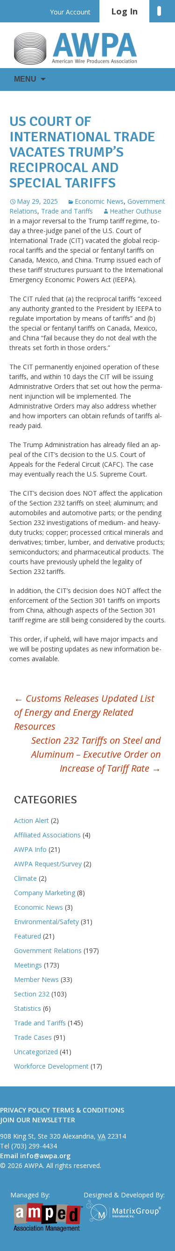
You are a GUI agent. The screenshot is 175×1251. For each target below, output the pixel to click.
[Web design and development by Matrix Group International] (125, 1211)
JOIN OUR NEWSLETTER (37, 1119)
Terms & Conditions (88, 1110)
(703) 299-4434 (34, 1145)
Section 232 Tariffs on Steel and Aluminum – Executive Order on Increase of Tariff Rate (96, 754)
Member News (36, 979)
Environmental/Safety (46, 921)
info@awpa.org (45, 1155)
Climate (25, 878)
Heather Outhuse (135, 211)
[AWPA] (84, 48)
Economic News (99, 201)
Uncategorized (36, 1051)
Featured (27, 936)
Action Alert (31, 820)
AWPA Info (30, 849)
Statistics (27, 1008)
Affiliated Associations (47, 834)
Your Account (70, 11)
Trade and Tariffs (67, 211)
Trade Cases (33, 1037)
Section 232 (31, 993)
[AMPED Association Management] (48, 1217)
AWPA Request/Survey (48, 863)
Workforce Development (51, 1066)
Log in (124, 11)
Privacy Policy (25, 1110)
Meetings (28, 965)
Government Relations (48, 950)
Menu (25, 79)
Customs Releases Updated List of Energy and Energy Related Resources (84, 712)
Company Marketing (44, 892)
